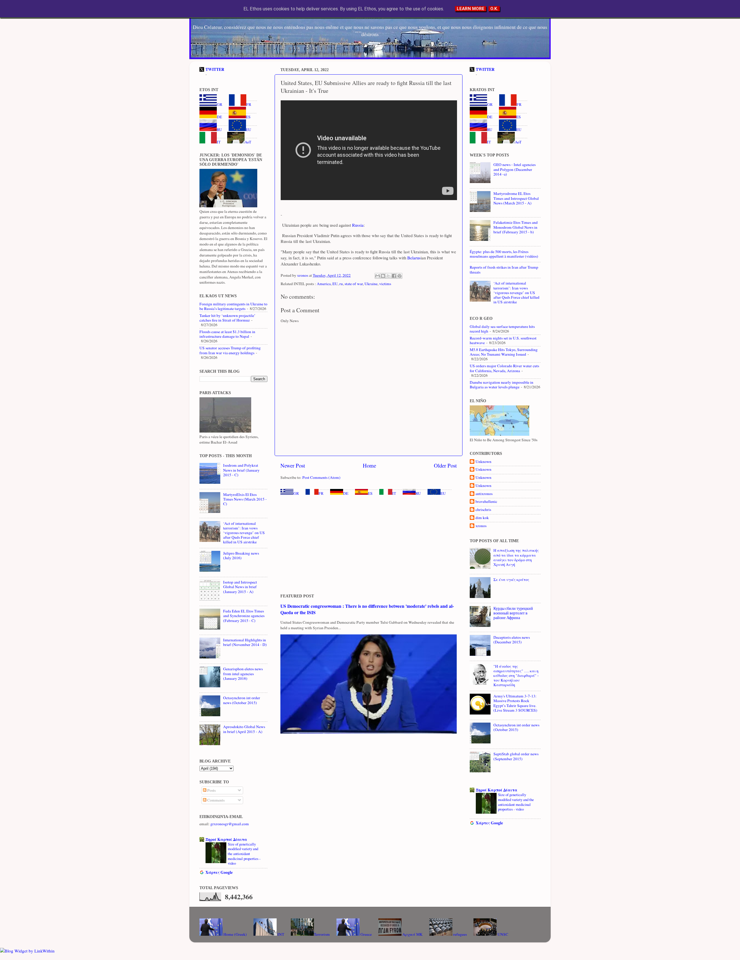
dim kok (482, 517)
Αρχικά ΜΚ (412, 934)
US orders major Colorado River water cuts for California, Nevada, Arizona (504, 368)
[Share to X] (388, 276)
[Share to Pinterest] (399, 276)
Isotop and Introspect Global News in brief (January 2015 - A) (240, 586)
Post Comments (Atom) (321, 477)
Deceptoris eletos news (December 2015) (511, 640)
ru (341, 283)
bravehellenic (486, 501)
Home (369, 465)
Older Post (445, 465)
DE (345, 493)
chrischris (483, 509)
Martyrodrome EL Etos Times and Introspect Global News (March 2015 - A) (516, 198)
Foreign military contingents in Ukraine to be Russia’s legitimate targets (233, 306)
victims (385, 283)
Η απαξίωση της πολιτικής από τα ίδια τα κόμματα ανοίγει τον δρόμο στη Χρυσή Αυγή (516, 557)
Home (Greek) (235, 934)
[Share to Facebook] (394, 276)
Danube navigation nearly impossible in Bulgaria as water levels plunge (501, 384)
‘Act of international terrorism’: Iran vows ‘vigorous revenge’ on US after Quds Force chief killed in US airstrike (244, 533)
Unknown (483, 461)
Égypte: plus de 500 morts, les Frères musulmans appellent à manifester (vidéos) (504, 254)
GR (296, 493)
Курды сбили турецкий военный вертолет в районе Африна (513, 613)
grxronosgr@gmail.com (229, 823)
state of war (354, 283)
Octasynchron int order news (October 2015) (241, 700)
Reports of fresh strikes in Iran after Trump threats (504, 269)
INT (280, 934)
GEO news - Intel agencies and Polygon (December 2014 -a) (514, 169)
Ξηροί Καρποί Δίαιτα (226, 839)
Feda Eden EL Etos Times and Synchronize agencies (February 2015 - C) (243, 615)
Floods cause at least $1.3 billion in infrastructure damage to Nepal (227, 334)
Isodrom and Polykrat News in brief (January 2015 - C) (241, 470)
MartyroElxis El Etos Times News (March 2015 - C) (245, 499)
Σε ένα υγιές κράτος (511, 579)
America (324, 283)
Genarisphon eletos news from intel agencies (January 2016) (243, 673)
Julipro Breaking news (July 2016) (241, 555)
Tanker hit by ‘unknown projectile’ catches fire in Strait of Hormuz (227, 318)
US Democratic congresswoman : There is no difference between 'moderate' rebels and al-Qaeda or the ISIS (367, 609)
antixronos (484, 493)
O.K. (494, 8)
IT (394, 493)
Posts (211, 790)
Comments (215, 800)
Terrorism (322, 934)
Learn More (470, 8)
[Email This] (377, 276)
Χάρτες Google (219, 872)
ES (370, 493)
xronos (481, 525)
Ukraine (371, 283)
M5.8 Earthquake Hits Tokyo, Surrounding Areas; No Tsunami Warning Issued (504, 352)
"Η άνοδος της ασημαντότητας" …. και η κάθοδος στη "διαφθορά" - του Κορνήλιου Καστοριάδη (516, 676)
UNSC (502, 934)
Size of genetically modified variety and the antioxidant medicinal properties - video (244, 853)
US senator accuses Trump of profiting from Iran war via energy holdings (230, 350)
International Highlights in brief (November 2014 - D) (245, 642)
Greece (366, 934)
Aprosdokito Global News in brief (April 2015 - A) (244, 729)
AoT (248, 142)
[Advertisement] (368, 544)
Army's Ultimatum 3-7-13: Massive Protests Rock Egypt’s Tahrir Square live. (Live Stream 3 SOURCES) (515, 703)
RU (418, 493)
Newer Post (292, 465)
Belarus (413, 258)
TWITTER (215, 69)
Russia (357, 225)
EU (335, 283)
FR (321, 493)
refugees (459, 934)
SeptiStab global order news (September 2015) (516, 756)
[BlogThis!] (383, 276)
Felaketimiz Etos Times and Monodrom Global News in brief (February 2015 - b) (515, 227)
